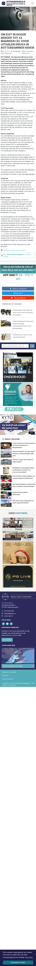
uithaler (22, 250)
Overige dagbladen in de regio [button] (12, 666)
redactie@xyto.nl (9, 613)
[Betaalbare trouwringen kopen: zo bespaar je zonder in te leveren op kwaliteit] (6, 470)
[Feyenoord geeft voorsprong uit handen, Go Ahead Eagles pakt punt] (6, 454)
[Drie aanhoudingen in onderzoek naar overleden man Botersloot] (6, 486)
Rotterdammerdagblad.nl (15, 2)
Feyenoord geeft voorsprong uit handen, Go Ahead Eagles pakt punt (23, 453)
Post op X (19, 293)
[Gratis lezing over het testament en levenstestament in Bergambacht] (6, 445)
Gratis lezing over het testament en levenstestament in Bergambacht (23, 445)
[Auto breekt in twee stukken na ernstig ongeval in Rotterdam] (6, 478)
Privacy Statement (7, 679)
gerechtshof (15, 250)
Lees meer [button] (29, 957)
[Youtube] (7, 624)
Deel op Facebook (19, 289)
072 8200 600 (9, 611)
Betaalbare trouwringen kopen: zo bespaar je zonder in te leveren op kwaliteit (23, 470)
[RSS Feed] (11, 624)
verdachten (7, 250)
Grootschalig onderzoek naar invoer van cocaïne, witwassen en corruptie (22, 312)
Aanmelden (7, 640)
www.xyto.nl (8, 616)
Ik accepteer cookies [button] (18, 962)
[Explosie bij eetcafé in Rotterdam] (6, 495)
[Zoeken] (32, 346)
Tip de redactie (19, 298)
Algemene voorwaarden (9, 672)
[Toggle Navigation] (32, 3)
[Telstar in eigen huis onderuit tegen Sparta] (6, 462)
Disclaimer (5, 675)
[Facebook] (4, 624)
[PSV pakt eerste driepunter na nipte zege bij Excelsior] (6, 503)
